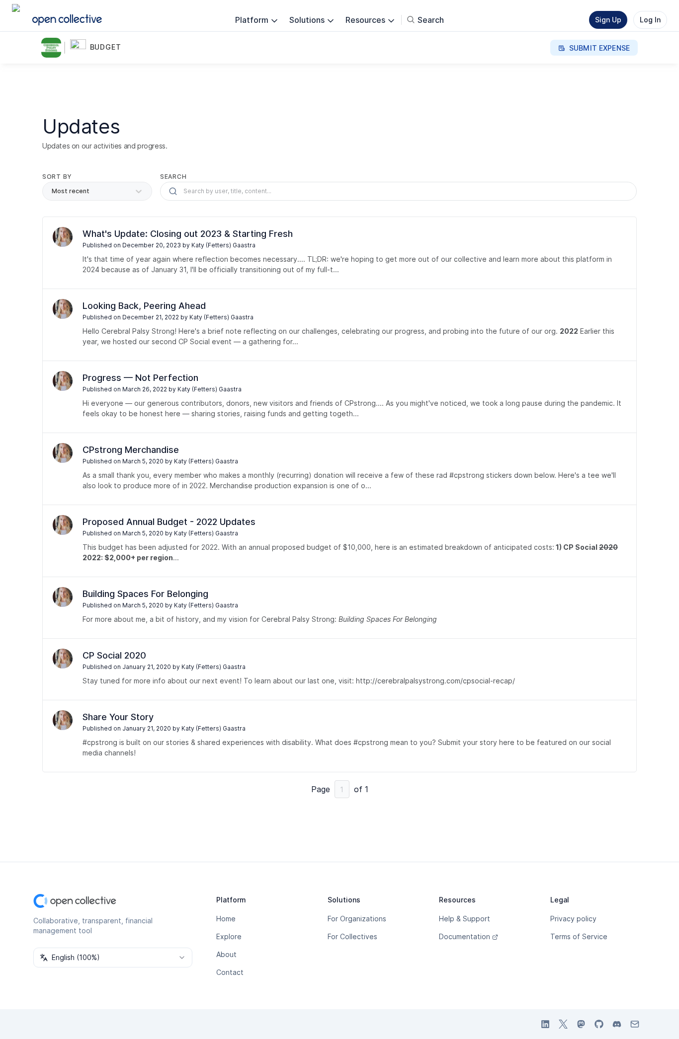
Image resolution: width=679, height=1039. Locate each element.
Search (173, 176)
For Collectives (352, 936)
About (226, 954)
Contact (230, 972)
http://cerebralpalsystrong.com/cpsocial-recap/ (435, 680)
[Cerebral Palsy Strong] (53, 48)
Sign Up (608, 19)
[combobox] (112, 957)
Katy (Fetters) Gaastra (223, 245)
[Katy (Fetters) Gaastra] (63, 237)
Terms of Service (578, 936)
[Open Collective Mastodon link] (581, 1024)
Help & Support (464, 918)
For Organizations (357, 918)
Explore (229, 936)
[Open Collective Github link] (599, 1024)
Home (226, 918)
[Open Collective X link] (563, 1024)
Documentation (464, 936)
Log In (650, 19)
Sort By (57, 176)
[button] (100, 48)
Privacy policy (573, 918)
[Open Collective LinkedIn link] (545, 1024)
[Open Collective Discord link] (617, 1024)
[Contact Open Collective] (635, 1024)
